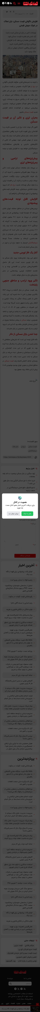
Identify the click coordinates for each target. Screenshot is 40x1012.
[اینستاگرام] (8, 3)
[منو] (19, 3)
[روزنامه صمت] (30, 3)
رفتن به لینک (27, 513)
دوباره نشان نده (13, 514)
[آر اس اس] (11, 3)
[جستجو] (14, 3)
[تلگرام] (3, 3)
